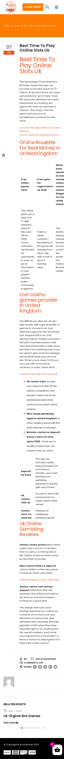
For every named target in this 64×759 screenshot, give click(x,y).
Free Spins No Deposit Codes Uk (38, 374)
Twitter (40, 667)
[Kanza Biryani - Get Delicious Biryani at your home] (11, 7)
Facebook (35, 667)
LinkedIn (45, 667)
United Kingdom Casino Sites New (40, 579)
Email (55, 667)
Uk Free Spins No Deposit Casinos (39, 134)
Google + (50, 667)
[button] (19, 728)
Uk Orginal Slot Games (22, 716)
